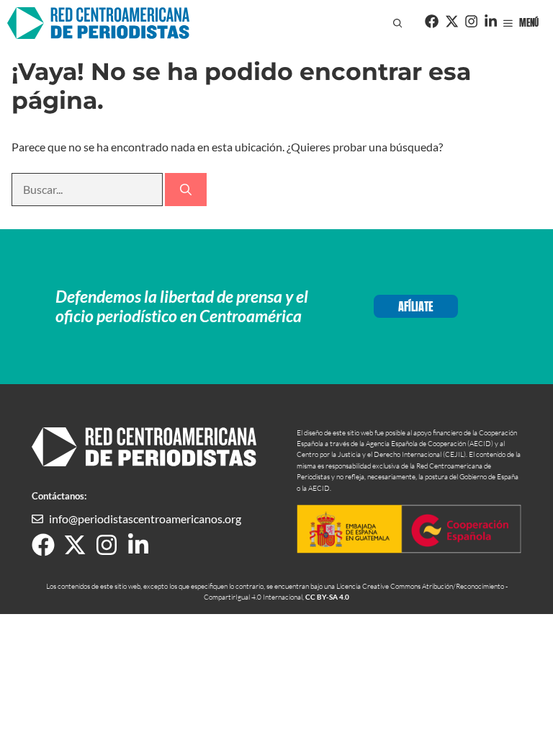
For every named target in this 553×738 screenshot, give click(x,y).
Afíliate (415, 306)
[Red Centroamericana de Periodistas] (98, 23)
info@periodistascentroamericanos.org (145, 518)
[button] (397, 23)
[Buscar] (186, 189)
